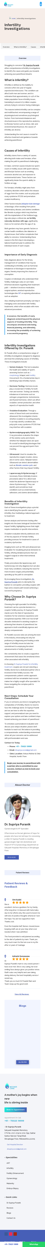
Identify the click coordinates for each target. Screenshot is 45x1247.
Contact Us (11, 1218)
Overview (6, 47)
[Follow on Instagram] (10, 1234)
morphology (14, 375)
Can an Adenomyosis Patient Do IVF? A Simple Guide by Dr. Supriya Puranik (21, 1022)
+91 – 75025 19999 (24, 746)
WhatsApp (34, 1244)
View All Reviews (22, 994)
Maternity (10, 1183)
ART (8, 1163)
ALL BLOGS (23, 1062)
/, (30, 373)
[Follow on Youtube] (15, 1234)
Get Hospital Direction (15, 1144)
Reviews (10, 1208)
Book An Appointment (16, 1110)
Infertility (10, 1168)
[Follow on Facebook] (6, 1234)
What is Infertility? (20, 47)
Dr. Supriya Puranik (14, 1203)
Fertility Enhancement (15, 1173)
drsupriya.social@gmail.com (26, 750)
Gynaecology (12, 1178)
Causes (33, 47)
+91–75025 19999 (11, 1244)
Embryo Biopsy (13, 1188)
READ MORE (12, 857)
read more (13, 1027)
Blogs (9, 1213)
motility (32, 375)
